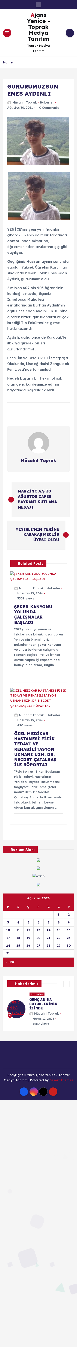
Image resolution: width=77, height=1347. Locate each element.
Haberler (47, 102)
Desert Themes (61, 1080)
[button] (60, 984)
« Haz (10, 962)
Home (8, 62)
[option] (38, 1009)
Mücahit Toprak (24, 102)
